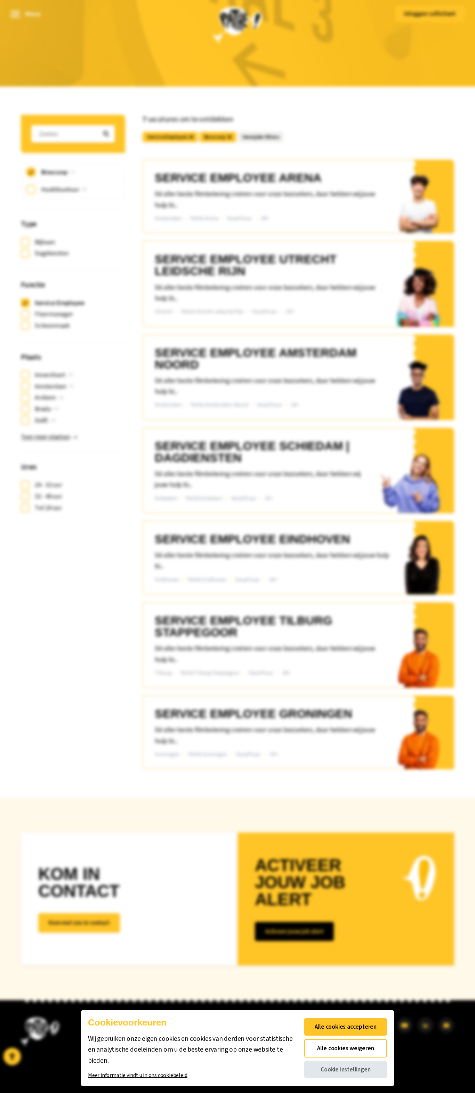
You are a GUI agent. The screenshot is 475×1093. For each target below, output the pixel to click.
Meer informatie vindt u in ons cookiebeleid (137, 1075)
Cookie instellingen (345, 1069)
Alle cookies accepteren (346, 1026)
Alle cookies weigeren (345, 1048)
